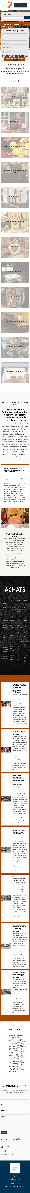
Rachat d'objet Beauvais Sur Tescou (9, 1047)
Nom (2, 1098)
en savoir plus (15, 107)
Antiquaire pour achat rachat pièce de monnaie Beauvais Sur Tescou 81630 (17, 1044)
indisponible (23, 4)
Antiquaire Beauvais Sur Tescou (9, 1038)
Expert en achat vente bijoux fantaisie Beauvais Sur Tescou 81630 (21, 1061)
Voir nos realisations (11, 24)
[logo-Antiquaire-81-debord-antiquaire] (3, 5)
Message (3, 1116)
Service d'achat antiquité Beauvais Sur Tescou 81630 (13, 1066)
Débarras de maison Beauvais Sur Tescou (13, 1044)
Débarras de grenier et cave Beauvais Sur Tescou (9, 1058)
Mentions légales (15, 1189)
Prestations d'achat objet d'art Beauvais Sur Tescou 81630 (21, 1045)
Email (2, 1104)
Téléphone (4, 1110)
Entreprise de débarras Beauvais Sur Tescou (13, 1055)
